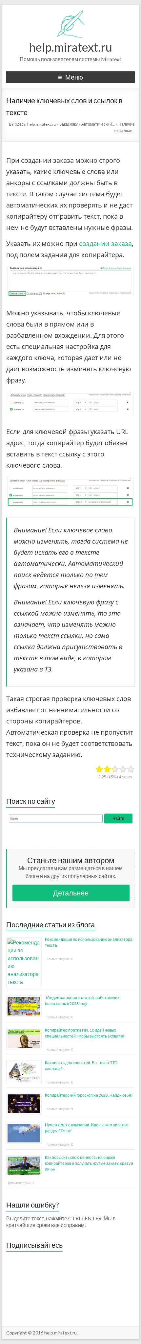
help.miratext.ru (70, 47)
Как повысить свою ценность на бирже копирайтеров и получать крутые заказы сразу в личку (89, 1163)
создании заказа (105, 243)
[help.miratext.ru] (71, 13)
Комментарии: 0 (60, 959)
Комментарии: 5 (60, 1109)
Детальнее (71, 892)
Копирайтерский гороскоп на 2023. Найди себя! (89, 1095)
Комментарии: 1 (21, 1183)
